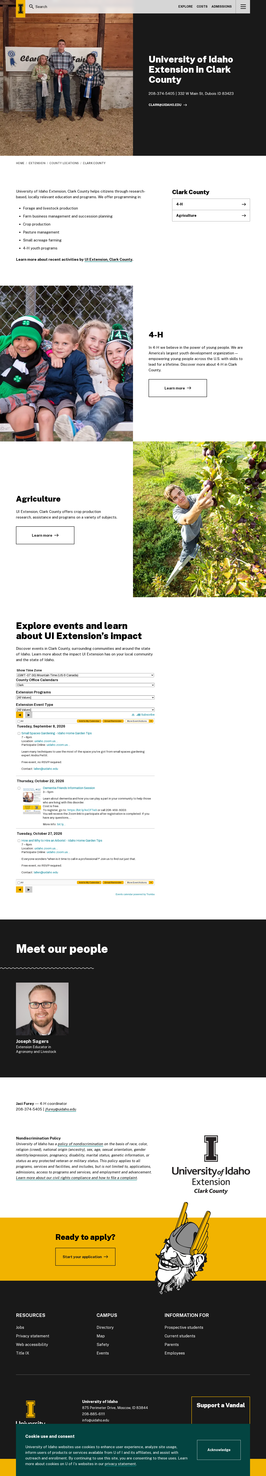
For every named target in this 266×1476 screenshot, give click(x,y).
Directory (105, 1327)
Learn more (174, 388)
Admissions (221, 6)
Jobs (20, 1327)
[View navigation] (243, 6)
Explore (185, 6)
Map (101, 1336)
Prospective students (184, 1327)
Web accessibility (32, 1344)
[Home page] (20, 9)
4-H (179, 204)
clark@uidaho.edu (165, 105)
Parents (172, 1344)
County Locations (64, 163)
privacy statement (120, 1464)
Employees (175, 1353)
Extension (37, 163)
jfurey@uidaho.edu (60, 1109)
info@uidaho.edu (95, 1420)
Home (20, 163)
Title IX (22, 1353)
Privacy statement (32, 1336)
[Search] (31, 6)
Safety (103, 1344)
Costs (202, 6)
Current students (180, 1336)
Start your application (82, 1257)
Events (103, 1353)
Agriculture (186, 215)
